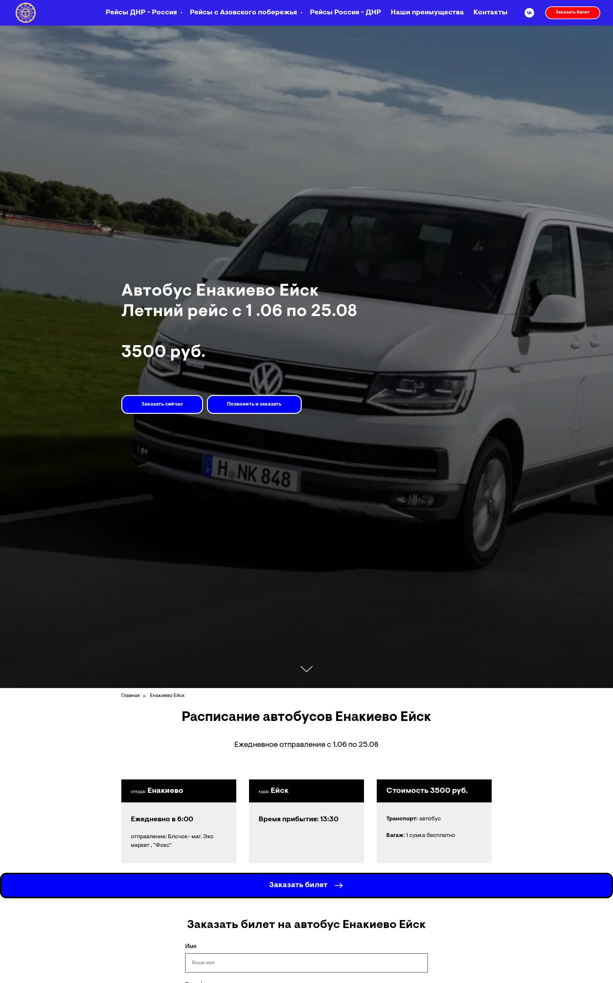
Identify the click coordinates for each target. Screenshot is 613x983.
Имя (190, 946)
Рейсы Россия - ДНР (345, 12)
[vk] (529, 13)
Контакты (490, 12)
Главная (130, 695)
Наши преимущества (427, 12)
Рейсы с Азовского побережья (244, 12)
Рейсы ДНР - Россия (142, 12)
